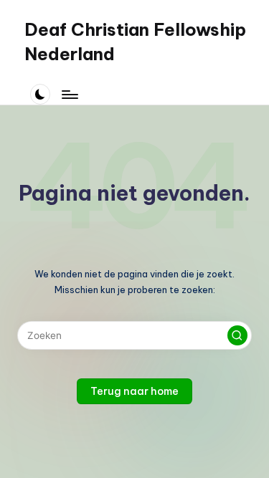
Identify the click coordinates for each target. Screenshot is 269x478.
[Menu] (69, 94)
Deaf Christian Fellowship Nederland (135, 41)
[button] (237, 335)
